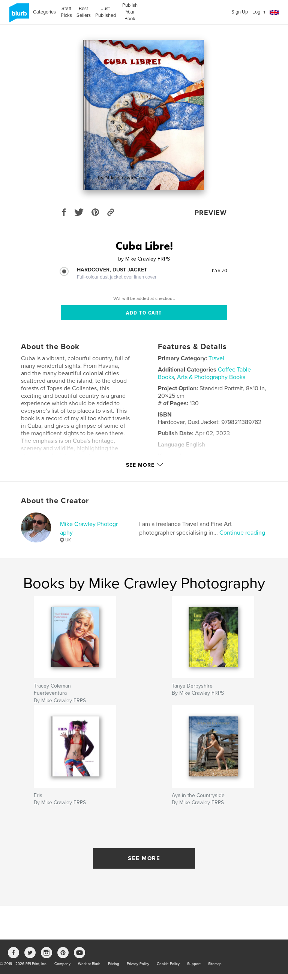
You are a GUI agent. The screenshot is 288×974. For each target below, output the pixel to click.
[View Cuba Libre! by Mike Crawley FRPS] (143, 115)
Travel (216, 358)
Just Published (105, 12)
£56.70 (219, 270)
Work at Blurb (89, 964)
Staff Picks (66, 12)
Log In (258, 12)
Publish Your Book (130, 12)
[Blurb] (17, 15)
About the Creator (55, 500)
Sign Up (239, 12)
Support (194, 964)
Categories (44, 12)
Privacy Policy (138, 964)
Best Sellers (83, 12)
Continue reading (242, 532)
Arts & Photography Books (211, 377)
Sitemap (215, 964)
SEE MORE (144, 858)
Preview (211, 212)
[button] (274, 12)
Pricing (113, 964)
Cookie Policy (168, 964)
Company (62, 964)
